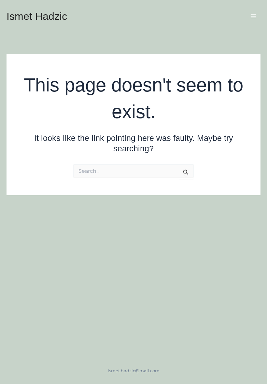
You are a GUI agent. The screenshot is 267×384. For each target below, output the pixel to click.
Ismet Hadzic (37, 16)
